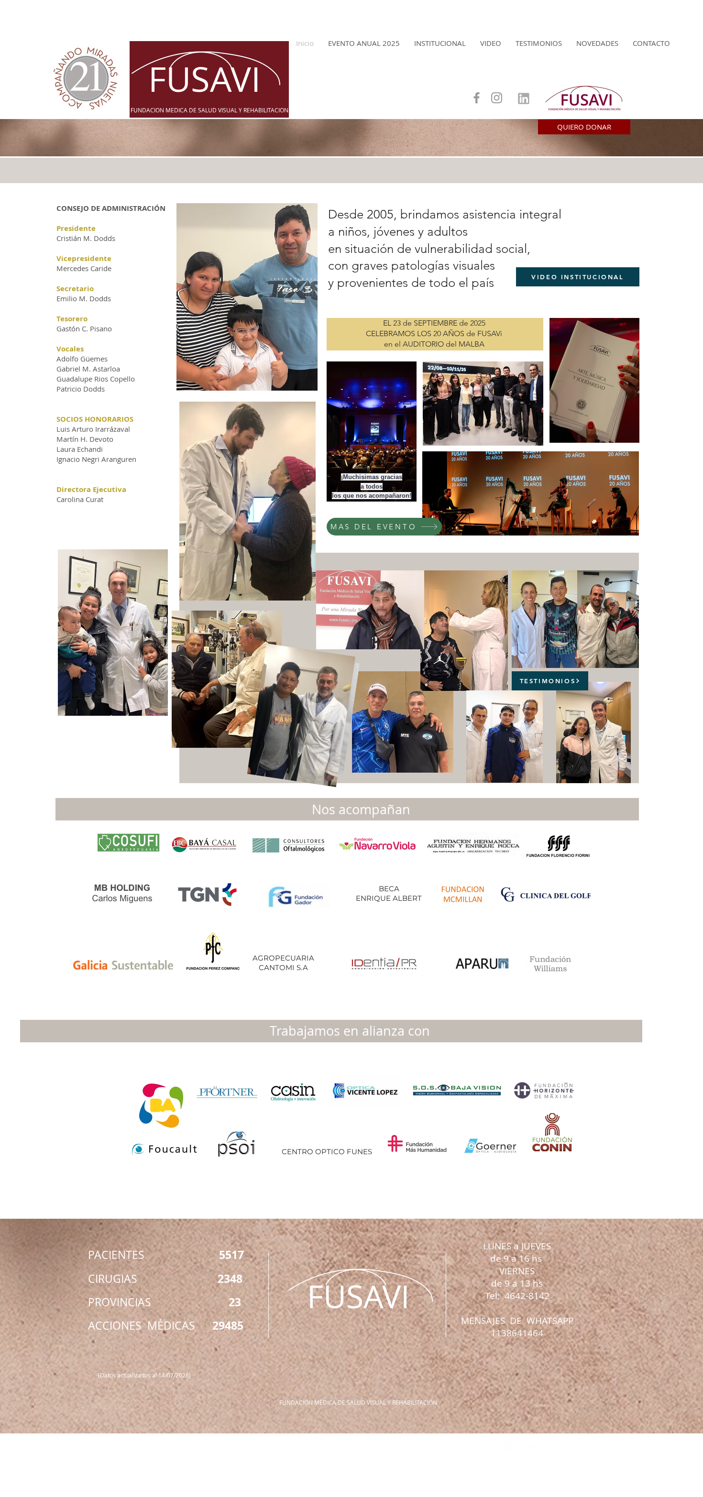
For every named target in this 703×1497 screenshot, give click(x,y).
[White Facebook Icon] (484, 1445)
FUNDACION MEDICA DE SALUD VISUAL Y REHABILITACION (209, 110)
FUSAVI (204, 79)
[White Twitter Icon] (500, 1445)
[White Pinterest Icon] (516, 1445)
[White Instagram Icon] (533, 1445)
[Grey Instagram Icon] (496, 97)
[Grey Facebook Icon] (476, 97)
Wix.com (404, 1490)
